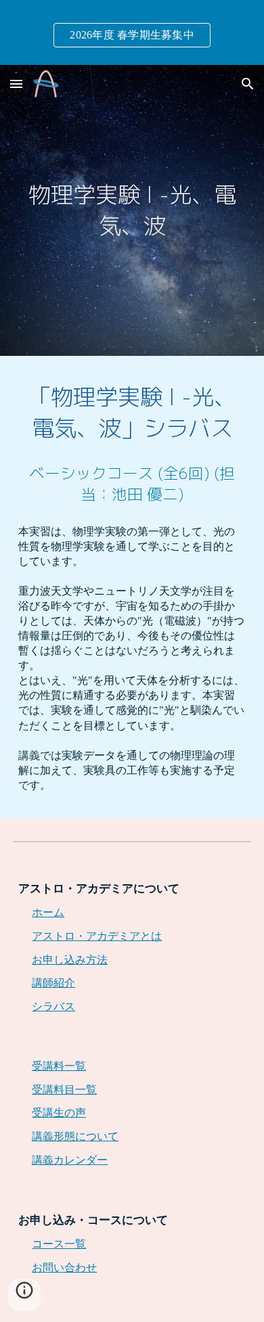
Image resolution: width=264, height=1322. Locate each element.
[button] (16, 83)
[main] (132, 210)
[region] (132, 32)
